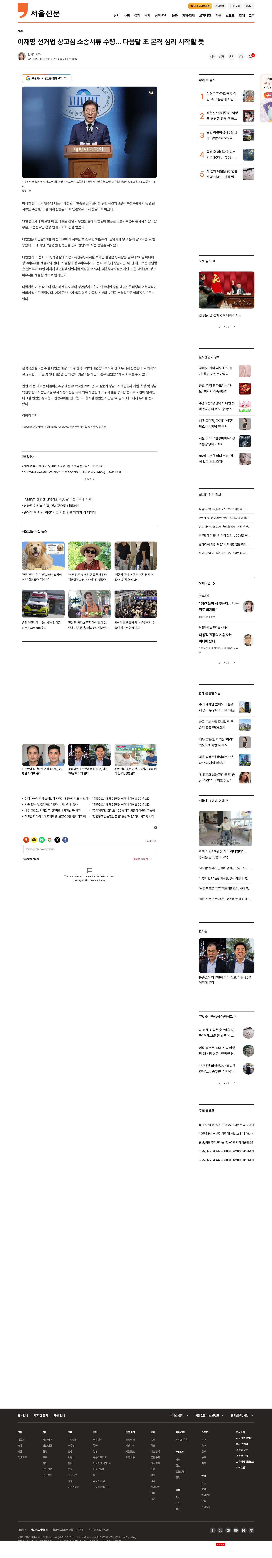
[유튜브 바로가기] (236, 1530)
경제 (137, 15)
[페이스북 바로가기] (213, 1530)
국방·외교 (22, 1457)
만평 (178, 1477)
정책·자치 (161, 15)
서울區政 (130, 1451)
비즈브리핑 (73, 1487)
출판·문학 (155, 1457)
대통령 (21, 1439)
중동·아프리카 (100, 1457)
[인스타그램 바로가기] (228, 1530)
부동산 (71, 1445)
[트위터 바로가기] (220, 1530)
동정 (178, 1503)
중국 (95, 1445)
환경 (45, 1451)
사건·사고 (47, 1439)
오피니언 (205, 15)
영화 (153, 1493)
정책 (70, 1481)
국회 (20, 1445)
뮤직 (204, 1501)
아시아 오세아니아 (102, 1463)
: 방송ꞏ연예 (212, 800)
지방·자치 (130, 1445)
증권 (70, 1469)
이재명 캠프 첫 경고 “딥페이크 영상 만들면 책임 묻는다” (56, 466)
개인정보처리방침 (39, 1529)
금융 (70, 1451)
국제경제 (97, 1439)
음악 (153, 1439)
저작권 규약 (242, 1455)
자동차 (71, 1457)
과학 (45, 1463)
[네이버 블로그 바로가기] (251, 1530)
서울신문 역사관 (244, 1438)
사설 (178, 1459)
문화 (175, 15)
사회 (127, 15)
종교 (153, 1469)
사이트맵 (240, 1467)
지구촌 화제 (99, 1481)
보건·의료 (47, 1469)
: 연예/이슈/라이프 (216, 1016)
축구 (204, 1445)
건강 (153, 1481)
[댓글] (250, 56)
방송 (204, 1483)
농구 (204, 1457)
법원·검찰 (47, 1445)
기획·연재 (188, 15)
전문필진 (180, 1471)
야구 (204, 1439)
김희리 (31, 54)
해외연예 (206, 1495)
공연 (153, 1498)
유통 (70, 1463)
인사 (178, 1497)
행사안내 (23, 1415)
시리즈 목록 (181, 1439)
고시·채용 (130, 1457)
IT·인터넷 (72, 1475)
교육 (45, 1457)
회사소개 (240, 1432)
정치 (117, 15)
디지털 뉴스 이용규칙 (99, 1529)
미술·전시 (155, 1451)
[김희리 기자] (22, 56)
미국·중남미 (99, 1469)
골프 (204, 1451)
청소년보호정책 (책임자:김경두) (69, 1529)
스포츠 (230, 15)
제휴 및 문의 (41, 1415)
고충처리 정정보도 (245, 1461)
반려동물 (155, 1487)
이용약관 (22, 1529)
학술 (153, 1445)
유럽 (95, 1475)
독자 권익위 (242, 1444)
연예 (242, 15)
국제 (147, 15)
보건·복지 (47, 1475)
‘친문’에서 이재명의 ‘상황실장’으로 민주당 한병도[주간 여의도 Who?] (64, 472)
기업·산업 (72, 1439)
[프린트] (231, 56)
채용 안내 (59, 1415)
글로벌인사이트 (100, 1487)
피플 (218, 15)
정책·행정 (130, 1439)
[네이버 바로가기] (244, 1530)
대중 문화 (155, 1463)
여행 (153, 1475)
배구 (204, 1463)
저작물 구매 (242, 1449)
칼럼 (178, 1465)
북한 (20, 1451)
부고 (178, 1509)
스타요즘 (206, 1507)
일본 (95, 1451)
